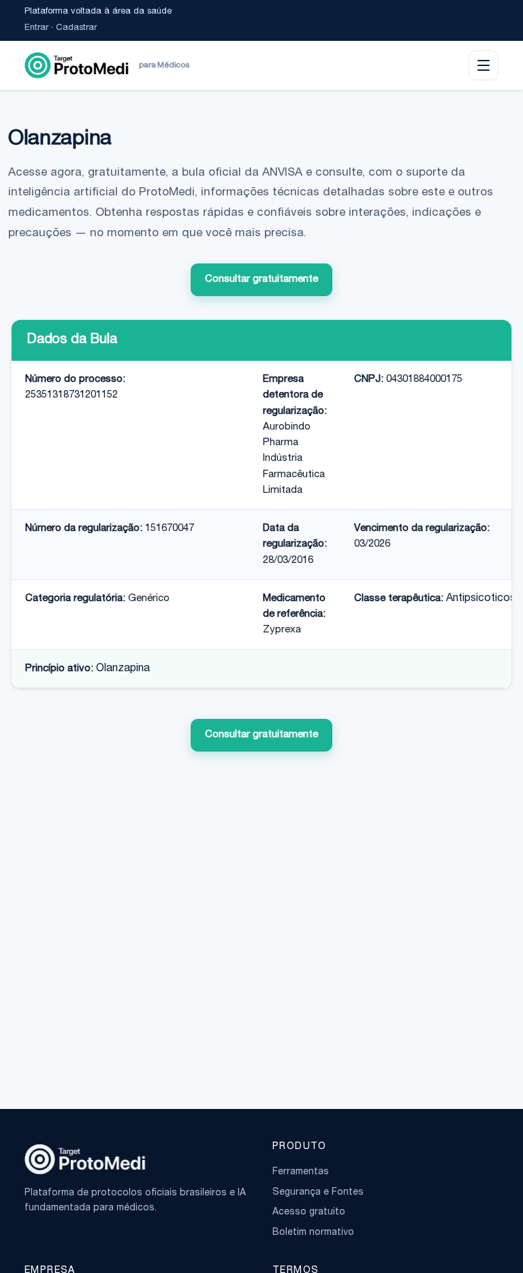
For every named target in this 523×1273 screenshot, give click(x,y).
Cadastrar (76, 28)
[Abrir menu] (483, 65)
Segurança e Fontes (318, 1192)
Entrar (36, 28)
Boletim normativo (313, 1233)
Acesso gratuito (308, 1212)
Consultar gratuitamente (261, 279)
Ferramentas (300, 1172)
